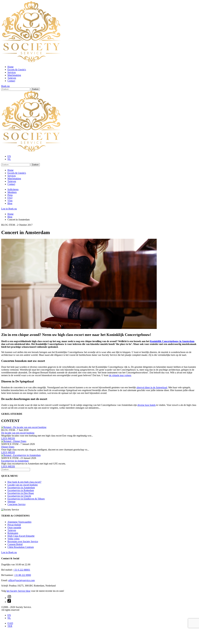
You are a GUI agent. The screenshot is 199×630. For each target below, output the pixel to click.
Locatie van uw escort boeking (22, 484)
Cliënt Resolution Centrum (20, 547)
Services (11, 72)
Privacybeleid (14, 524)
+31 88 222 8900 (22, 575)
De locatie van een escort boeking (17, 433)
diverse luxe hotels (146, 405)
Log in (4, 208)
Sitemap (11, 501)
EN (9, 156)
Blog (9, 203)
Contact (11, 80)
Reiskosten (12, 533)
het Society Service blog (18, 591)
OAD (10, 623)
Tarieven (11, 78)
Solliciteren (13, 189)
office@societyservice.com (21, 580)
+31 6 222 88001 (21, 569)
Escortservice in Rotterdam (20, 490)
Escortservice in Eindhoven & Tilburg (26, 498)
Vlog (9, 200)
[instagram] (9, 597)
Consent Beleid (15, 544)
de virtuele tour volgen (120, 375)
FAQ (9, 197)
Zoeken (35, 89)
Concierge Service (16, 504)
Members (12, 192)
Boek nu (5, 86)
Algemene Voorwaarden (19, 522)
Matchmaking (14, 75)
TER (9, 626)
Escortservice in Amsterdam (15, 460)
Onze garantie (14, 527)
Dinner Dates (7, 446)
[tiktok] (9, 601)
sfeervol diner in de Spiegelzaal (152, 387)
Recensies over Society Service (22, 541)
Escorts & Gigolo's (16, 69)
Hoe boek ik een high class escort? (24, 482)
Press (10, 195)
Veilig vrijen (13, 538)
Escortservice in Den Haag (20, 493)
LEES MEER (8, 438)
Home (10, 66)
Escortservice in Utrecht (19, 496)
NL (9, 159)
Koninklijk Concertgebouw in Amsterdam (172, 341)
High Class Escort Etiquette (21, 536)
